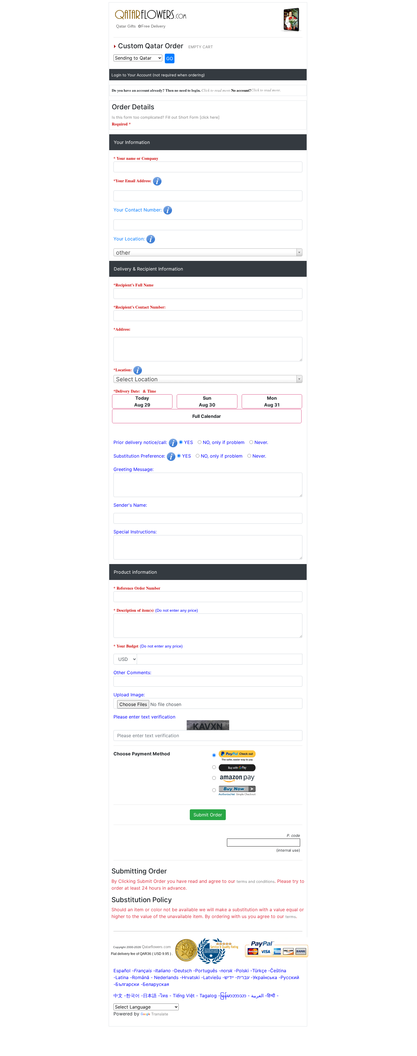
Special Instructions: (135, 532)
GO (169, 58)
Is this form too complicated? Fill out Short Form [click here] (166, 117)
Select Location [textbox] (137, 379)
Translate (159, 1014)
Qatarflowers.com (156, 947)
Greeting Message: (133, 469)
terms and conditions (256, 881)
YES (188, 442)
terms (290, 916)
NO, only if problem (224, 442)
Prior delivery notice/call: (141, 442)
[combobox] (207, 252)
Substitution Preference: (140, 456)
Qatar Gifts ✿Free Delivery (138, 26)
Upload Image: (129, 694)
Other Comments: (132, 672)
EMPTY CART (200, 47)
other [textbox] (123, 252)
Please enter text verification (144, 717)
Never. (261, 442)
